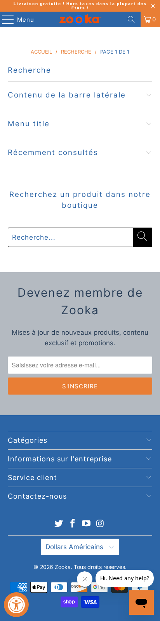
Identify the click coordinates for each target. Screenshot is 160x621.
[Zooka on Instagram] (100, 524)
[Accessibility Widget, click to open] (16, 604)
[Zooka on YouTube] (86, 524)
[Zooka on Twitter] (59, 524)
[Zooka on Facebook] (72, 524)
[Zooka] (80, 19)
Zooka (63, 567)
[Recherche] (131, 19)
